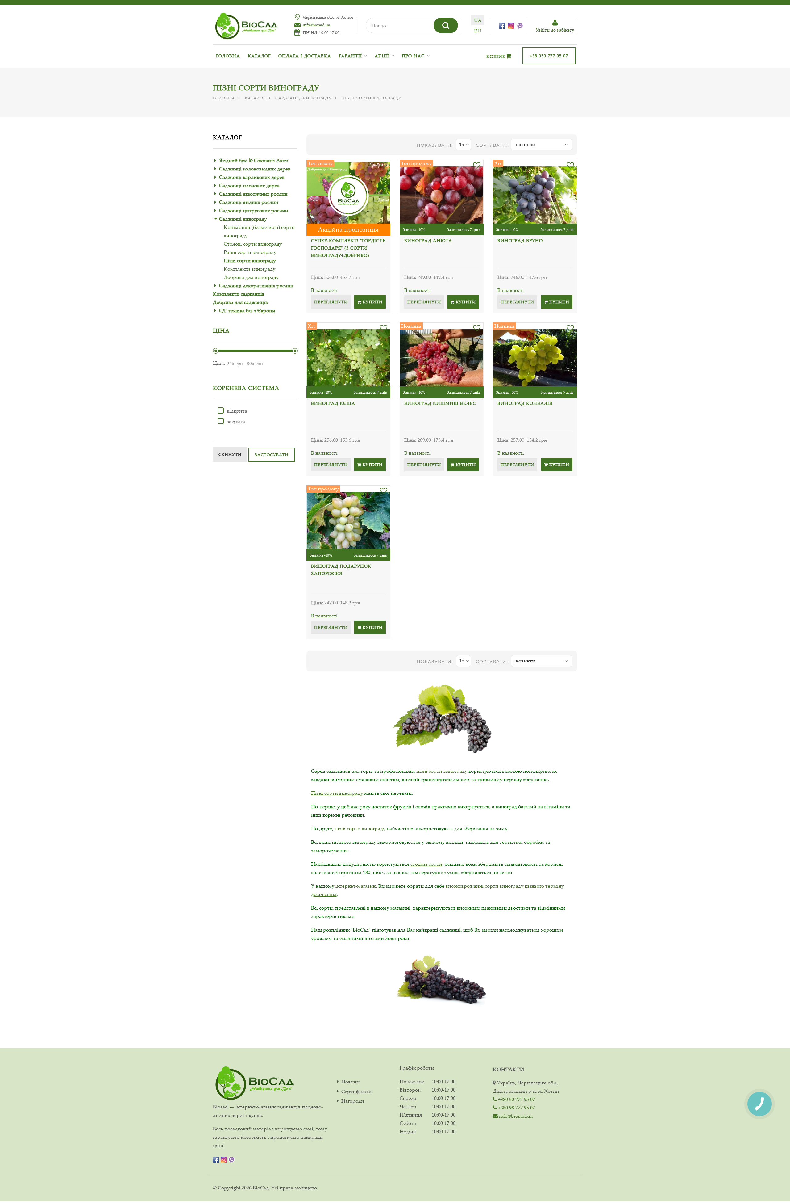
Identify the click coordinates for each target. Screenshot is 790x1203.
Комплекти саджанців (238, 293)
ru (477, 30)
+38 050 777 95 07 (549, 56)
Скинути (230, 454)
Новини (350, 1082)
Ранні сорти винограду (250, 252)
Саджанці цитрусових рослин (253, 210)
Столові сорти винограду (253, 243)
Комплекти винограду (249, 268)
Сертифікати (356, 1091)
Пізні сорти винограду (250, 260)
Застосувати (272, 454)
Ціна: (219, 363)
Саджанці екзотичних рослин (253, 193)
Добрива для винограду (251, 277)
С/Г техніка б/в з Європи (247, 310)
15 (461, 144)
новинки (525, 144)
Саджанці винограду (303, 98)
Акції (382, 56)
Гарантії (350, 56)
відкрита (237, 410)
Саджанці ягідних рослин (248, 202)
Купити (372, 302)
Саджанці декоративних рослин (256, 285)
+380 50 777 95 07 (516, 1099)
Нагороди (352, 1101)
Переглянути (331, 302)
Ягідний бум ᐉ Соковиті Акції (254, 160)
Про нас (413, 56)
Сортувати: (492, 145)
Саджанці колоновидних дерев (254, 168)
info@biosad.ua (316, 24)
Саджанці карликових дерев (252, 177)
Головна (228, 56)
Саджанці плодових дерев (249, 185)
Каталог (259, 56)
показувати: (435, 145)
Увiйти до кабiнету (555, 30)
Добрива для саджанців (240, 302)
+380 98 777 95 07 (516, 1107)
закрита (236, 421)
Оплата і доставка (304, 56)
